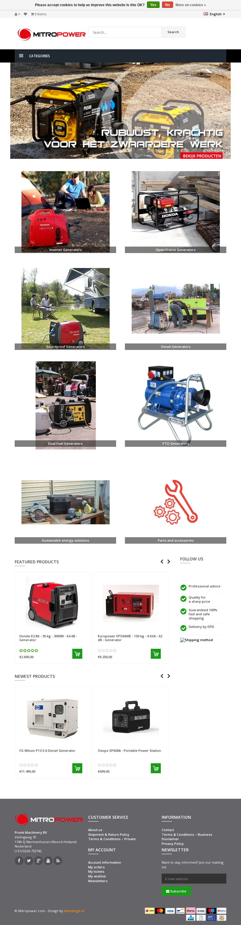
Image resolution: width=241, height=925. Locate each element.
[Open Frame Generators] (175, 212)
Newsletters (98, 881)
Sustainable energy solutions (65, 540)
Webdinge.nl (74, 911)
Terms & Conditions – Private (112, 839)
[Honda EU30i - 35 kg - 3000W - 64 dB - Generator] (52, 603)
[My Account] (17, 14)
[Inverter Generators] (65, 212)
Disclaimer (170, 839)
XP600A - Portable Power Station (66, 750)
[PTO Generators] (175, 405)
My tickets (96, 871)
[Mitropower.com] (51, 33)
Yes (153, 5)
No (167, 5)
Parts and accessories (176, 540)
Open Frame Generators (175, 249)
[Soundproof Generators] (65, 308)
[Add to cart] (77, 654)
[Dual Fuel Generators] (65, 405)
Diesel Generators (175, 346)
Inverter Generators (65, 249)
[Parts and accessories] (175, 502)
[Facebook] (19, 860)
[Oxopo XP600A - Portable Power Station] (68, 718)
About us (95, 830)
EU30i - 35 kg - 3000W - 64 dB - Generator (48, 638)
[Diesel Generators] (175, 308)
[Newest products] (57, 860)
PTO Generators (176, 443)
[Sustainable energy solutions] (65, 502)
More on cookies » (190, 5)
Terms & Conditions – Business (187, 834)
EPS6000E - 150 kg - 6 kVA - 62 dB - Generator (130, 638)
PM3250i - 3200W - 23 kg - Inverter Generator (143, 697)
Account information (104, 862)
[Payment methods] (149, 911)
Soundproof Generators (65, 346)
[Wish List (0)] (25, 14)
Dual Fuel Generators (65, 443)
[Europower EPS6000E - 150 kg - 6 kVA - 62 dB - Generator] (131, 603)
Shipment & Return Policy (108, 834)
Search (173, 32)
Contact (168, 830)
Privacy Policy (173, 843)
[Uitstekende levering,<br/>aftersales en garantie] (202, 640)
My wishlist (97, 876)
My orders (96, 867)
